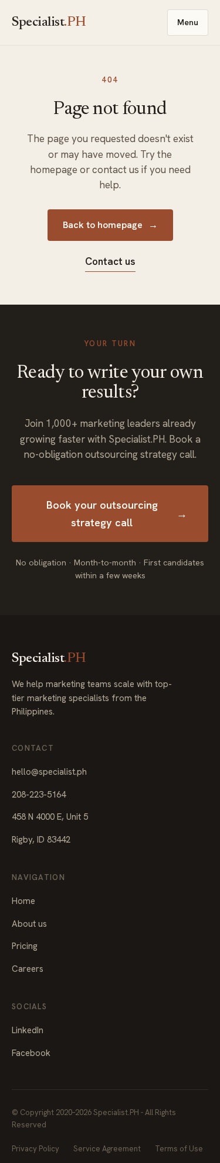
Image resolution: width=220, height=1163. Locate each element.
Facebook (31, 1053)
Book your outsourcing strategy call (117, 513)
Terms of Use (179, 1149)
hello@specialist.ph (49, 772)
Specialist (49, 22)
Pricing (25, 946)
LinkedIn (27, 1030)
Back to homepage (110, 225)
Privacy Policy (35, 1149)
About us (29, 924)
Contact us (110, 261)
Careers (27, 969)
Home (23, 901)
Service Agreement (107, 1149)
